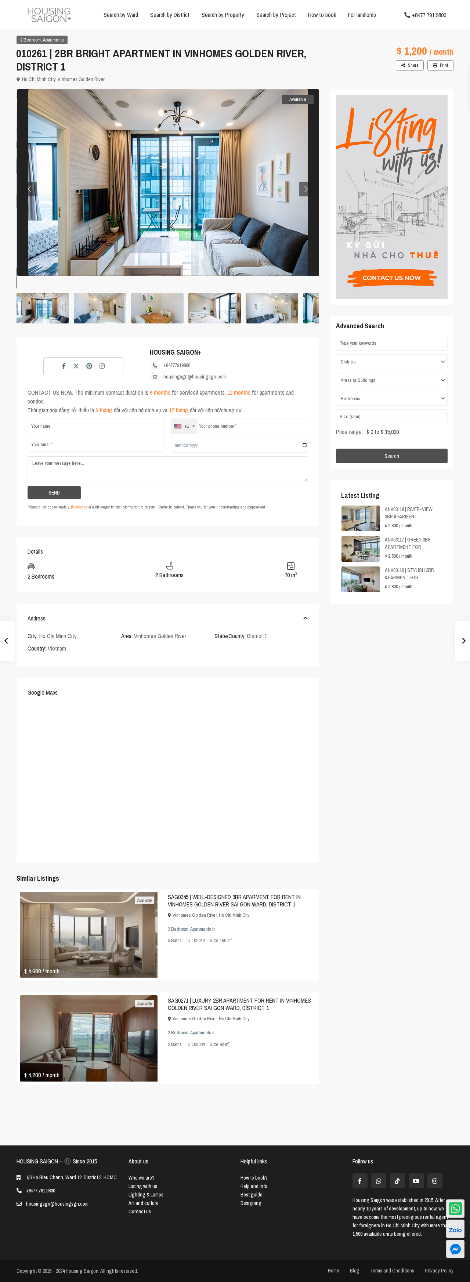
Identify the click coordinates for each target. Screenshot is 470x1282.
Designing (251, 1203)
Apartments (53, 40)
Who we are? (142, 1177)
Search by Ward (121, 15)
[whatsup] (378, 1180)
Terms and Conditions (392, 1270)
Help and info (254, 1186)
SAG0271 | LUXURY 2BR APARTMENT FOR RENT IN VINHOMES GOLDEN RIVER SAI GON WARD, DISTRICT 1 (239, 1004)
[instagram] (434, 1180)
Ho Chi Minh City (38, 79)
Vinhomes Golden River (81, 79)
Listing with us (143, 1186)
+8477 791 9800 (429, 15)
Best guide (252, 1194)
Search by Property (223, 15)
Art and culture (144, 1203)
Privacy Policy (439, 1270)
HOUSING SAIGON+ (175, 352)
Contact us (140, 1211)
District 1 (257, 636)
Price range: (349, 432)
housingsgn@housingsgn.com (194, 376)
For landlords (362, 15)
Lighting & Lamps (146, 1194)
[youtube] (416, 1180)
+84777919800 (176, 365)
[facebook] (360, 1180)
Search (391, 456)
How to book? (254, 1177)
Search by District (169, 15)
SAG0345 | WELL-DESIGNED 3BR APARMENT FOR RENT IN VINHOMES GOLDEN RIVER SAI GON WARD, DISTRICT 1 (234, 900)
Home (333, 1270)
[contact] (455, 1249)
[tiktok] (397, 1180)
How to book (322, 15)
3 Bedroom (178, 929)
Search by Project (276, 15)
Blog (354, 1270)
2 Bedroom (30, 40)
